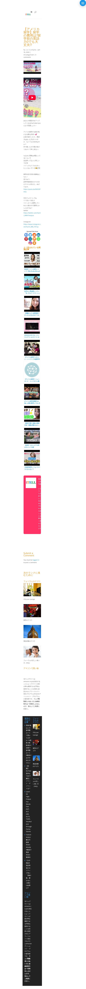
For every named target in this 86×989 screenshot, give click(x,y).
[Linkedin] (38, 235)
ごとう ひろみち (31, 50)
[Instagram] (30, 243)
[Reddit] (34, 235)
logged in (36, 560)
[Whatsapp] (38, 239)
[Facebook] (26, 235)
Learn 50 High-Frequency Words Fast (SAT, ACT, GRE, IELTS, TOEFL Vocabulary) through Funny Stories (29, 812)
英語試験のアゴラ (29, 641)
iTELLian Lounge (29, 599)
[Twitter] (30, 235)
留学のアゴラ (27, 620)
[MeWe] (30, 239)
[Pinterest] (26, 239)
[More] (34, 243)
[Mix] (34, 239)
